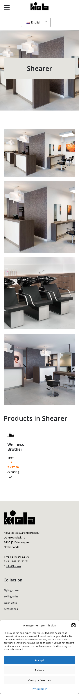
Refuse (39, 670)
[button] (73, 625)
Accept (39, 660)
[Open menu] (7, 7)
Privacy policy (40, 688)
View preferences (39, 680)
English (35, 22)
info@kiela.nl (13, 566)
